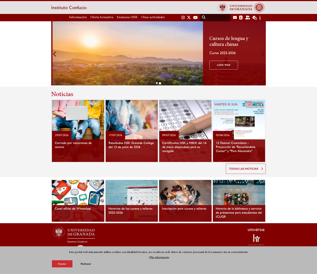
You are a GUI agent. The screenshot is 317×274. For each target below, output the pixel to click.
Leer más (222, 65)
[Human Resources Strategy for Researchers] (256, 239)
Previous (55, 54)
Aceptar (62, 263)
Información (78, 17)
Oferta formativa (101, 17)
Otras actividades (153, 17)
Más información (159, 257)
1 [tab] (157, 83)
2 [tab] (160, 83)
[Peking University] (259, 7)
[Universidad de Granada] (235, 7)
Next (262, 54)
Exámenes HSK (127, 17)
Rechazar (86, 263)
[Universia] (256, 230)
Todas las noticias (243, 168)
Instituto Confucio (69, 7)
